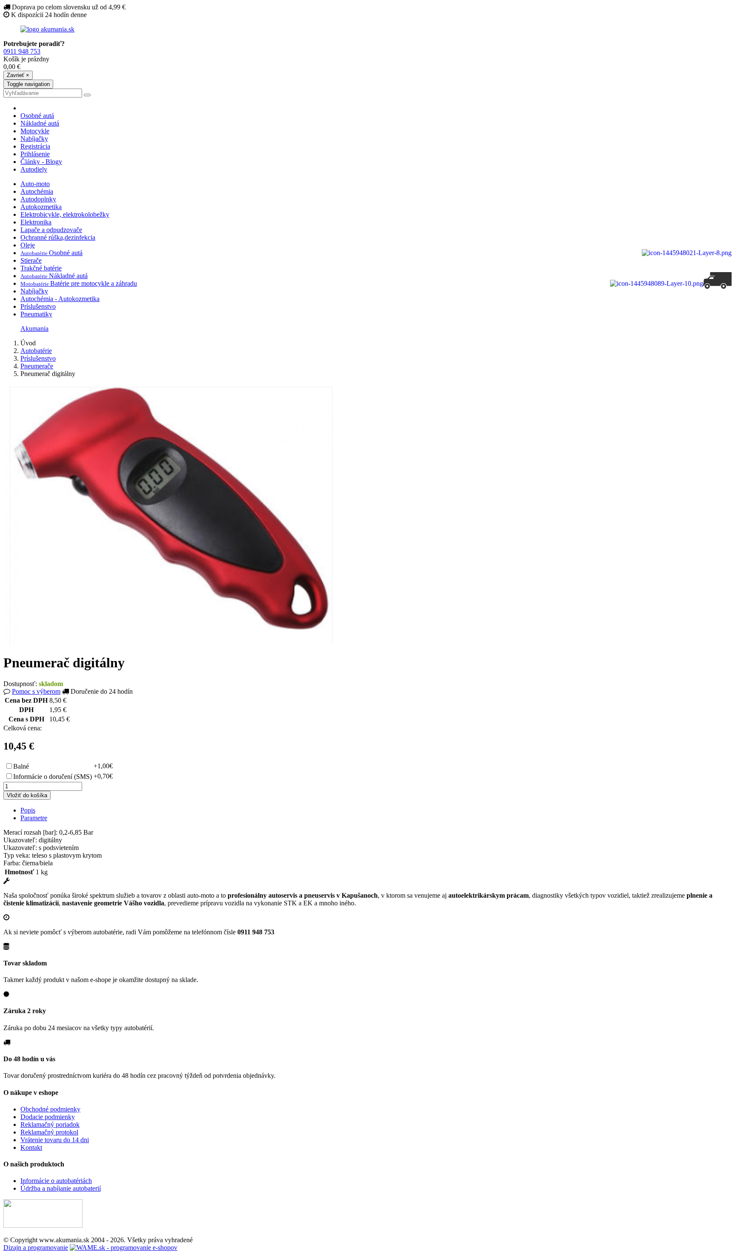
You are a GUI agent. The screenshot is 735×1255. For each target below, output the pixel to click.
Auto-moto (35, 183)
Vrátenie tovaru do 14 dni (54, 1139)
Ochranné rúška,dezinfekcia (57, 237)
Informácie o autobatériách (56, 1180)
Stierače (31, 260)
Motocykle (34, 131)
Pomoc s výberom (36, 691)
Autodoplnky (38, 199)
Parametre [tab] (33, 817)
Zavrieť (18, 75)
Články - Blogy (41, 161)
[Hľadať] (87, 95)
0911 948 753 (21, 51)
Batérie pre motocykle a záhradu (78, 283)
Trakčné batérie (41, 268)
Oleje (27, 245)
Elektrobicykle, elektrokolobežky (64, 214)
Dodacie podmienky (47, 1116)
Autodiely (33, 169)
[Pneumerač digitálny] (173, 642)
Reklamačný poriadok (50, 1124)
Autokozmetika (41, 206)
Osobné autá (37, 115)
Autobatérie (36, 350)
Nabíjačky (34, 138)
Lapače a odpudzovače (51, 229)
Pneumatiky (36, 314)
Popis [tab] (27, 810)
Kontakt (31, 1147)
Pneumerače (36, 366)
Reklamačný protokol (49, 1132)
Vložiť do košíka (27, 795)
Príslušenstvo (38, 306)
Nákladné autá (39, 123)
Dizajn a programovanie (35, 1247)
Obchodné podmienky (50, 1109)
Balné (21, 766)
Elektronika (35, 222)
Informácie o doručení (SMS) (52, 776)
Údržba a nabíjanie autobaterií (60, 1188)
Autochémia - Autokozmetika (60, 298)
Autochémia (36, 191)
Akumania (34, 328)
